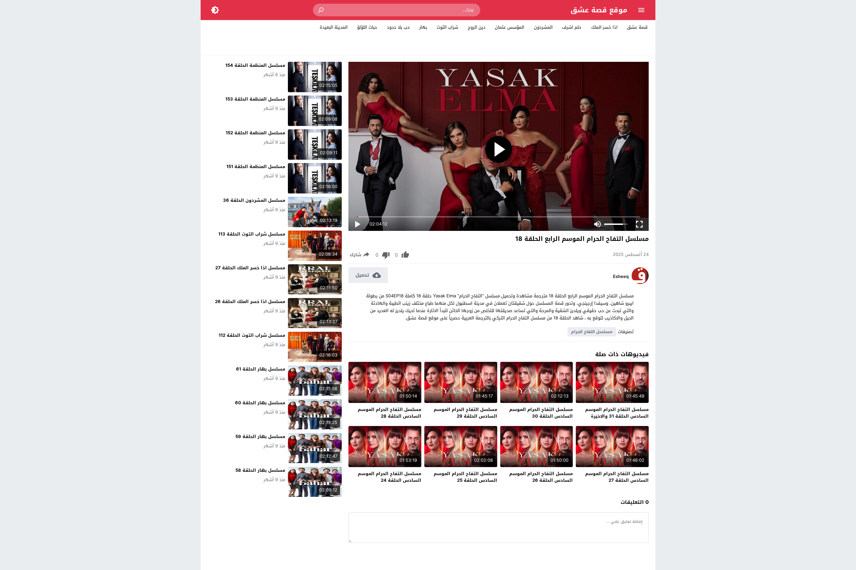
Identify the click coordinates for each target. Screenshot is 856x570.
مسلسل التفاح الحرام (592, 331)
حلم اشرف (571, 27)
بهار (423, 27)
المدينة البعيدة (334, 27)
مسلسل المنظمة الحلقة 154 (255, 65)
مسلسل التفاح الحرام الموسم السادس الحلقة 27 (617, 476)
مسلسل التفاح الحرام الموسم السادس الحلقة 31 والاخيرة (617, 412)
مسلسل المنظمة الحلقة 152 (255, 133)
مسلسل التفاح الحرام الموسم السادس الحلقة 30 (541, 412)
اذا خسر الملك (604, 27)
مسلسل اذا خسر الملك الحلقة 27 (250, 268)
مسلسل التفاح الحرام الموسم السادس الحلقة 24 (389, 476)
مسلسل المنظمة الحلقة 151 (255, 166)
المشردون (543, 27)
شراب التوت (447, 27)
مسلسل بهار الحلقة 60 (260, 403)
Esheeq (621, 276)
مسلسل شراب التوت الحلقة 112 (252, 335)
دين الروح (477, 27)
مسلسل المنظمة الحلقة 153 (255, 99)
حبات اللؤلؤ (367, 27)
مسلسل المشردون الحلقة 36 (254, 200)
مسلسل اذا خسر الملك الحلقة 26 (250, 301)
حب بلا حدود (398, 27)
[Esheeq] (640, 282)
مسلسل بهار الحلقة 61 (260, 369)
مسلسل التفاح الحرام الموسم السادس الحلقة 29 (465, 412)
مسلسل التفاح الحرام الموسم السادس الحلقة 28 (389, 412)
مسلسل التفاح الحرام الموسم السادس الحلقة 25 (465, 476)
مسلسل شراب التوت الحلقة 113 (251, 234)
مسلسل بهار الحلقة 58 (260, 470)
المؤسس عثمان (509, 27)
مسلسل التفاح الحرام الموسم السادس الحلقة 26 (541, 476)
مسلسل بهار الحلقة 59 (260, 436)
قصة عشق (637, 27)
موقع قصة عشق (598, 10)
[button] (321, 10)
